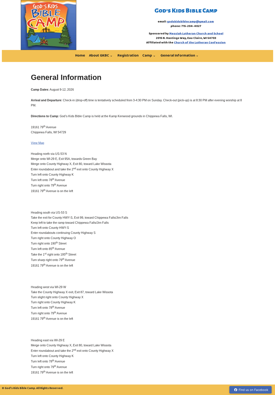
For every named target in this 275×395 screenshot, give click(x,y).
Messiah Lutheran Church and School (196, 34)
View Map (37, 143)
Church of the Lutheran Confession (200, 43)
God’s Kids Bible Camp (186, 10)
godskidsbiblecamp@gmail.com (190, 22)
